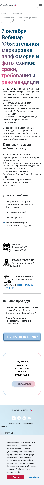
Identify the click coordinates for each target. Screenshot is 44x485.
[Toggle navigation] (40, 5)
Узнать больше (34, 477)
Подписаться (23, 383)
